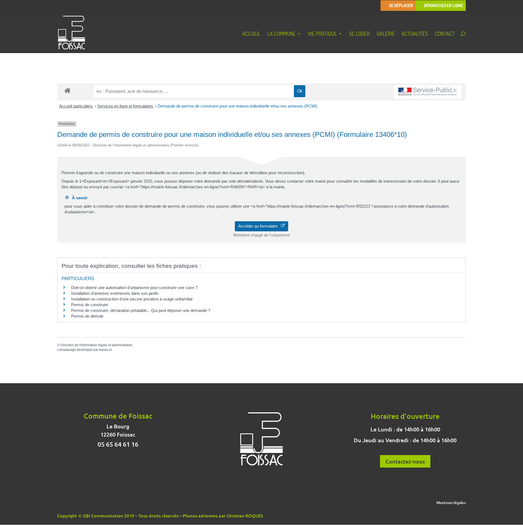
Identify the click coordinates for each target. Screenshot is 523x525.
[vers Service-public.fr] (428, 92)
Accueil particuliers (76, 106)
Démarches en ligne (443, 5)
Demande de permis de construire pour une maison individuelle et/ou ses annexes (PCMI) (237, 106)
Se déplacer (401, 5)
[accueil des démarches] (67, 90)
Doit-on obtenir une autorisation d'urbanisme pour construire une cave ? (134, 287)
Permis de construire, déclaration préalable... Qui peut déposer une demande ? (140, 310)
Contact (445, 34)
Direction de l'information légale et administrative (96, 345)
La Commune (281, 34)
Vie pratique (322, 34)
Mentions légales (451, 503)
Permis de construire (89, 304)
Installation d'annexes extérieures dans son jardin (114, 293)
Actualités (415, 34)
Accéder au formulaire (259, 226)
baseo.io (105, 350)
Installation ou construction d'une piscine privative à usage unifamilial (131, 299)
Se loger (359, 34)
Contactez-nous (405, 461)
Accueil (251, 34)
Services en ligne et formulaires (125, 106)
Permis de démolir (87, 316)
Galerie (386, 34)
